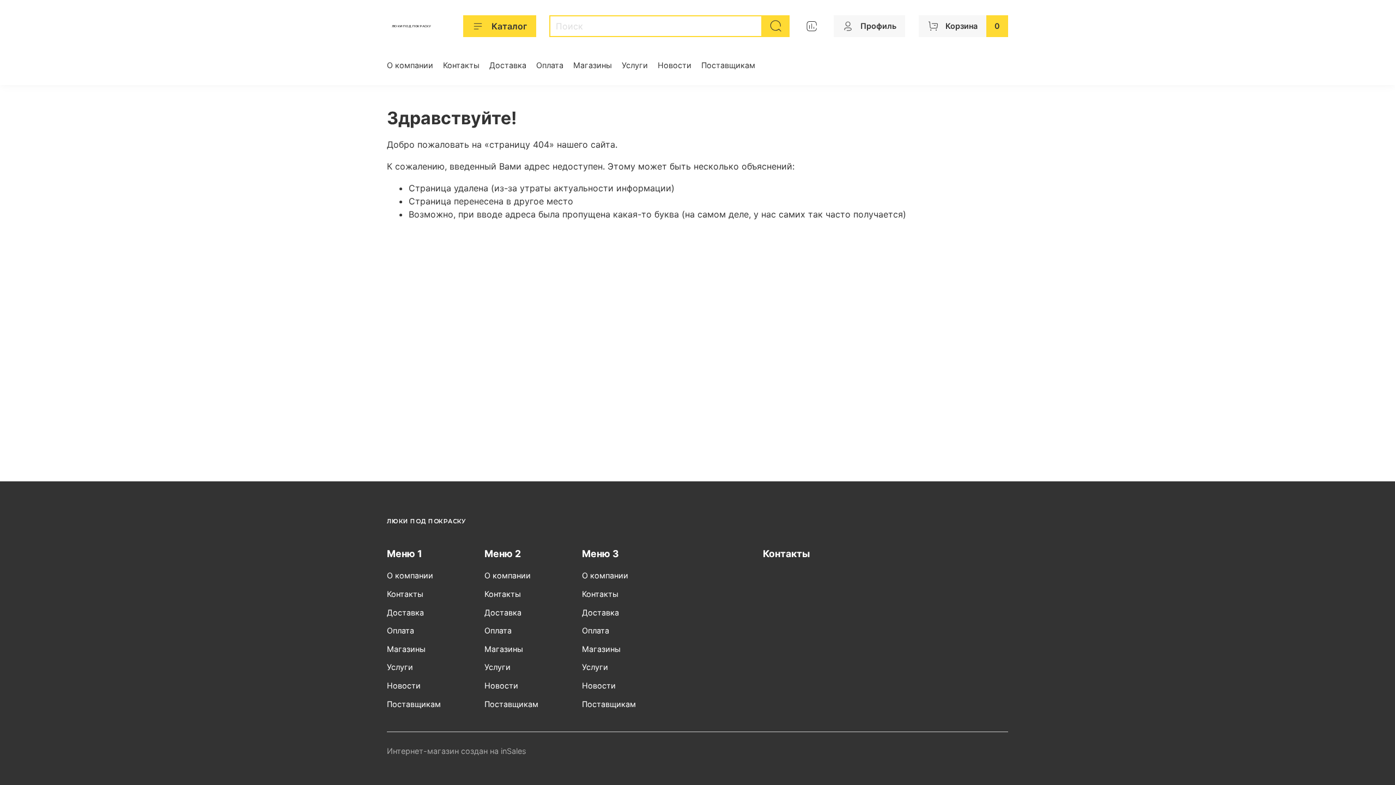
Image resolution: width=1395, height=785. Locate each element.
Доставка (507, 65)
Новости (675, 65)
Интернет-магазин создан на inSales (456, 751)
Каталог (509, 26)
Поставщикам (728, 65)
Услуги (635, 65)
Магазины (592, 65)
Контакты (461, 65)
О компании (410, 65)
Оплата (549, 65)
